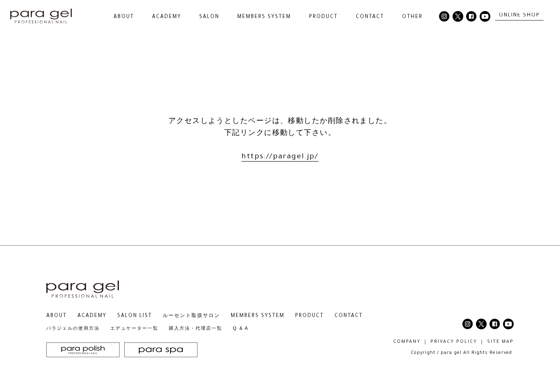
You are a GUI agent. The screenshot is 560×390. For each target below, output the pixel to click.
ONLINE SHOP (519, 15)
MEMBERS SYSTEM (264, 17)
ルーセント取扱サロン (191, 316)
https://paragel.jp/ (279, 157)
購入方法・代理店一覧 (195, 328)
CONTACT (370, 17)
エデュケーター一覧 (134, 328)
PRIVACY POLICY (453, 342)
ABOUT (56, 316)
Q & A (240, 328)
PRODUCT (309, 316)
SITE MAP (500, 342)
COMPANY (407, 342)
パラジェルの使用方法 (73, 328)
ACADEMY (166, 17)
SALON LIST (134, 316)
